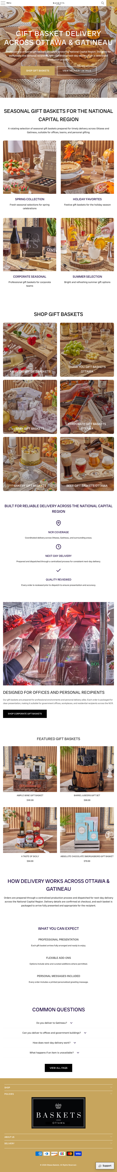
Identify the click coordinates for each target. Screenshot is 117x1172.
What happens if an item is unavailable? (52, 1052)
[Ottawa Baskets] (58, 3)
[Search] (103, 3)
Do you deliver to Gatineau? (51, 1022)
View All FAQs (58, 1068)
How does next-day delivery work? (52, 1042)
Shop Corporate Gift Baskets (25, 713)
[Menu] (1, 3)
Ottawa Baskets (53, 1165)
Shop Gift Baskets (37, 70)
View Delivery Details (77, 70)
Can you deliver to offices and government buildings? (51, 1032)
